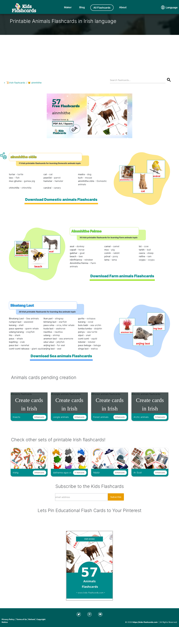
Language (166, 7)
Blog (82, 7)
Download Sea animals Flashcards (61, 356)
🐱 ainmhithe (35, 82)
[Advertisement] (89, 54)
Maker (68, 7)
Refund (31, 619)
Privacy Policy (8, 619)
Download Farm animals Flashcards (122, 276)
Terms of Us (21, 619)
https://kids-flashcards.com (145, 622)
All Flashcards (101, 7)
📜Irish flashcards (15, 82)
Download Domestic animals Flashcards (61, 199)
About (123, 7)
